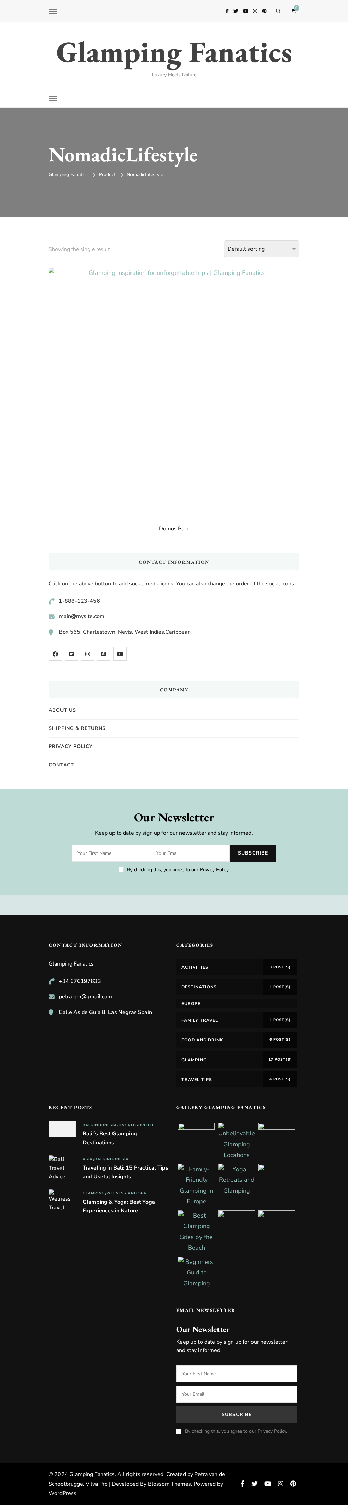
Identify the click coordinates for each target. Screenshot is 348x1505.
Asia (88, 1159)
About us (62, 710)
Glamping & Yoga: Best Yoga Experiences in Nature (119, 1206)
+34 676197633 (80, 981)
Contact (61, 765)
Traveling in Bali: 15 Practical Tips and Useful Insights (125, 1172)
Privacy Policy (71, 746)
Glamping (94, 1193)
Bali (87, 1125)
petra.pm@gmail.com (85, 996)
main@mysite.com (81, 616)
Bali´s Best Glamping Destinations (110, 1138)
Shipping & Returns (77, 728)
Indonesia (105, 1125)
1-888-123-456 (79, 601)
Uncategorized (136, 1125)
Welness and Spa (126, 1193)
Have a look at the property (174, 386)
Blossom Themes (169, 1484)
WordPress (62, 1493)
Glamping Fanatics (174, 51)
